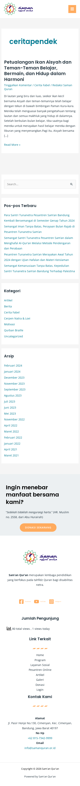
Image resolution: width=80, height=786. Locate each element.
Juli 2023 (9, 401)
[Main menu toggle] (72, 9)
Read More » (12, 144)
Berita (8, 306)
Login (40, 689)
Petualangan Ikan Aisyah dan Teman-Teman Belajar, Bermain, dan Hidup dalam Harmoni (37, 70)
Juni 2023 (10, 407)
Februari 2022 (13, 437)
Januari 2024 (12, 371)
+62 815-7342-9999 (40, 738)
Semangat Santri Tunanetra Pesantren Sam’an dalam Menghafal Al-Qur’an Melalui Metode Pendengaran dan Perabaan (38, 243)
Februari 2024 (13, 365)
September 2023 (14, 389)
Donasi (40, 685)
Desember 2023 (14, 377)
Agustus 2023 (13, 395)
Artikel (8, 300)
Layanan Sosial (40, 665)
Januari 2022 (12, 443)
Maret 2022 (11, 431)
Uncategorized (13, 336)
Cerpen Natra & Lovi (17, 318)
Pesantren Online (40, 670)
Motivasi (9, 324)
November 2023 (14, 383)
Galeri (40, 680)
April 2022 (10, 425)
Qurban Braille (13, 330)
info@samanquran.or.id (40, 748)
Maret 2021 (11, 455)
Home (40, 655)
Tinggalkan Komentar (18, 85)
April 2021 (10, 449)
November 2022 (14, 419)
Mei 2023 (10, 413)
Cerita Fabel (42, 85)
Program (40, 660)
